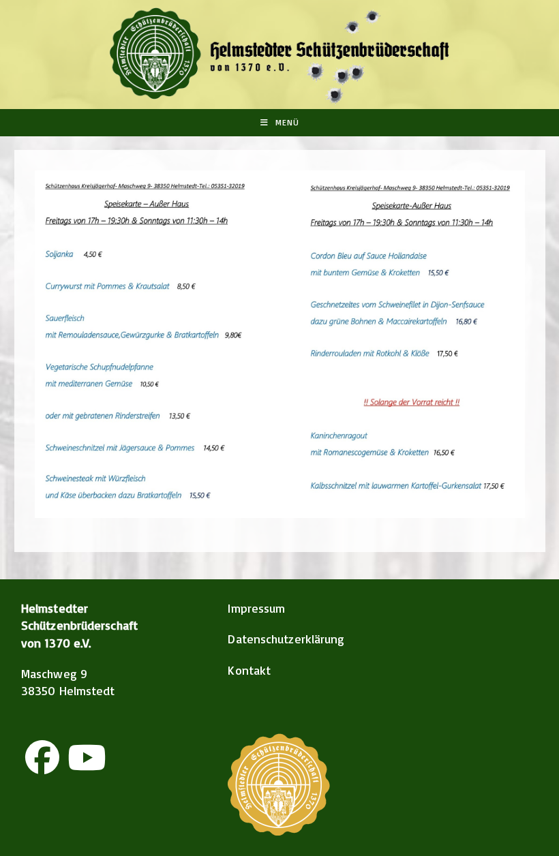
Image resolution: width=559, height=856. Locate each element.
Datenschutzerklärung (286, 638)
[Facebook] (42, 757)
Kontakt (249, 669)
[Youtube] (86, 757)
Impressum (256, 607)
